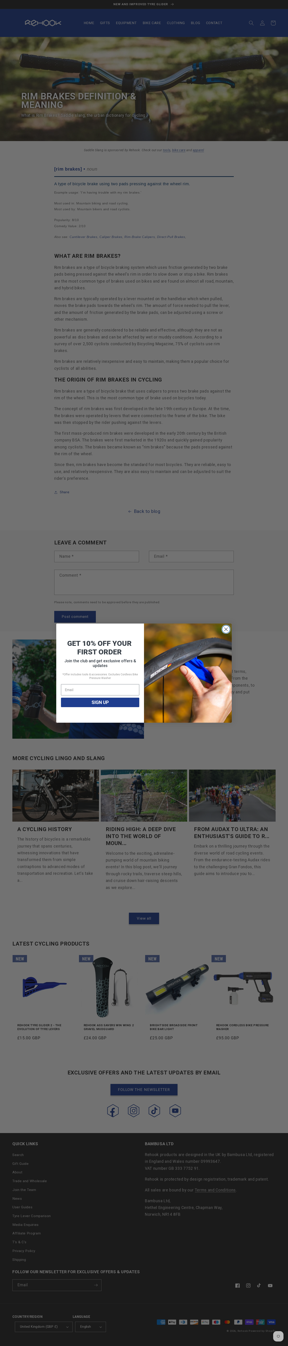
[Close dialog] (226, 629)
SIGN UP (100, 702)
